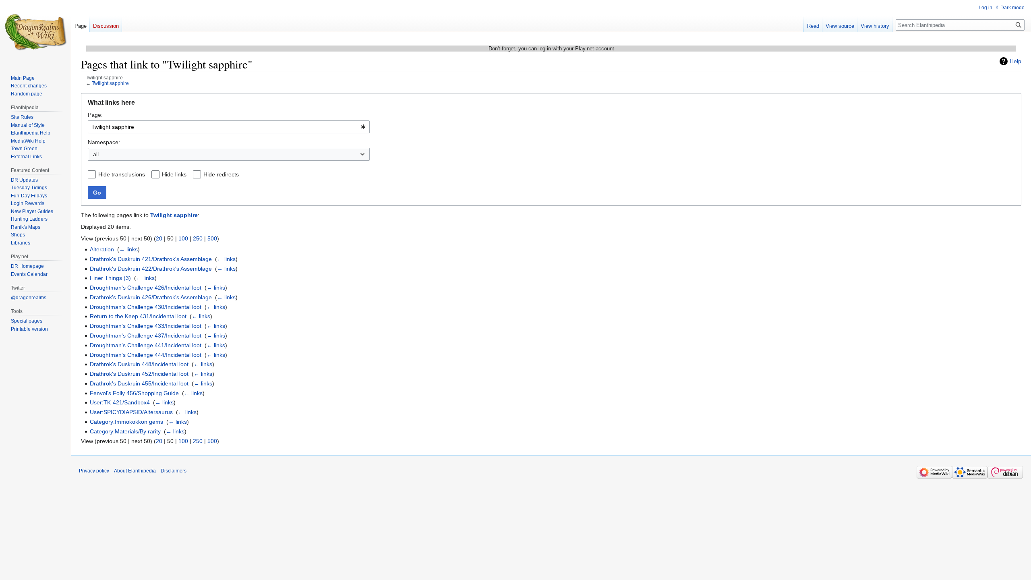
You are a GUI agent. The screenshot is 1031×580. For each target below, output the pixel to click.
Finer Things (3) (110, 278)
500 (212, 238)
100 (183, 238)
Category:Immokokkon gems (126, 421)
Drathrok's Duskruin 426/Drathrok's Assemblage (151, 297)
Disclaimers (173, 471)
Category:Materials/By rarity (125, 431)
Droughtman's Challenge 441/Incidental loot (145, 345)
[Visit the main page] (35, 32)
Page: (95, 115)
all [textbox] (96, 154)
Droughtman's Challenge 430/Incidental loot (145, 307)
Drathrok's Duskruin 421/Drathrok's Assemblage (151, 259)
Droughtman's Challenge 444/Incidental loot (145, 355)
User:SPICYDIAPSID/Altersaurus (131, 412)
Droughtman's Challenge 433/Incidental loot (145, 326)
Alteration (102, 249)
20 (159, 238)
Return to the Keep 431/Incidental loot (138, 316)
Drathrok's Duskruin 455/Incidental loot (139, 383)
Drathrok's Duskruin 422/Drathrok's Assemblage (151, 268)
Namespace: (104, 142)
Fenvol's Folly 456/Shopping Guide (134, 393)
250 (198, 238)
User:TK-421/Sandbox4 (120, 402)
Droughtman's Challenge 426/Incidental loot (145, 287)
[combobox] (229, 126)
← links (128, 249)
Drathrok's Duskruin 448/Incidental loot (139, 364)
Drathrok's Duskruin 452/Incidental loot (139, 374)
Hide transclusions (121, 174)
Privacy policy (94, 471)
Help (1015, 61)
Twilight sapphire (110, 83)
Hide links (174, 174)
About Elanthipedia (135, 471)
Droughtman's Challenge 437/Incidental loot (145, 335)
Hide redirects (221, 174)
